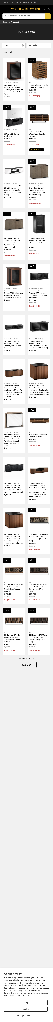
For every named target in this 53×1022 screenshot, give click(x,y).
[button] (4, 9)
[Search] (48, 16)
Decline (26, 1009)
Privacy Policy (26, 996)
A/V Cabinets (14, 22)
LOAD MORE (27, 665)
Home (5, 22)
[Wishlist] (45, 9)
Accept (26, 1003)
